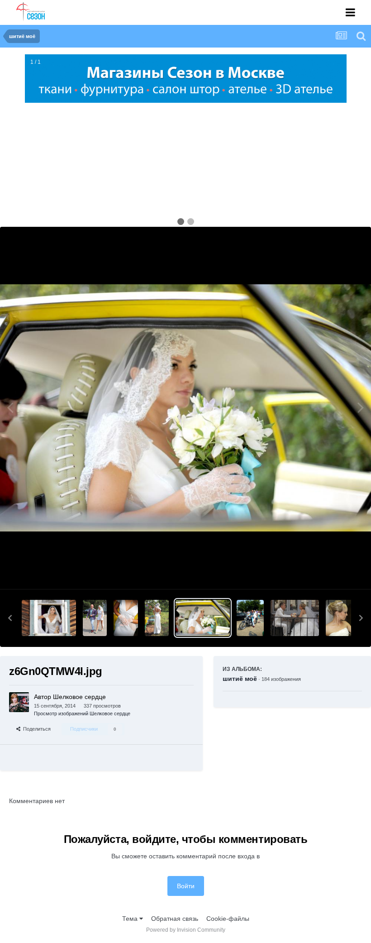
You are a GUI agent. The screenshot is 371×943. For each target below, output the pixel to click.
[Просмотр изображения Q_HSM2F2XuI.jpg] (250, 618)
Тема (130, 918)
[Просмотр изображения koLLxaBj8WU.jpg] (126, 618)
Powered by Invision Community (185, 930)
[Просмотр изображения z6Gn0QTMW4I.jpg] (203, 618)
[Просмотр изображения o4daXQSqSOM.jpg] (95, 618)
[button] (10, 618)
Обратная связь (174, 918)
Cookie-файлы (227, 918)
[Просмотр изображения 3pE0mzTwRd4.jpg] (49, 618)
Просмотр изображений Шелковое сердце (82, 713)
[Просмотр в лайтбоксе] (185, 408)
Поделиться (35, 729)
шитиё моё (240, 678)
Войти (186, 886)
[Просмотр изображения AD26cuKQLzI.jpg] (157, 618)
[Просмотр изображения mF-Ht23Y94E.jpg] (295, 618)
